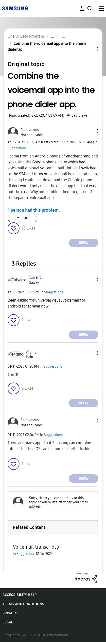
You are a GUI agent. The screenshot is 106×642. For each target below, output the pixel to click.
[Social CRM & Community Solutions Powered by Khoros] (86, 577)
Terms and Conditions (23, 604)
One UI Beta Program (26, 36)
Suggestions (17, 148)
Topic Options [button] (89, 49)
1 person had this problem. (34, 210)
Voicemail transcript (34, 547)
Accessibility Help (19, 595)
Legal (7, 622)
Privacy (9, 613)
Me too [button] (23, 218)
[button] (90, 131)
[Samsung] (15, 8)
